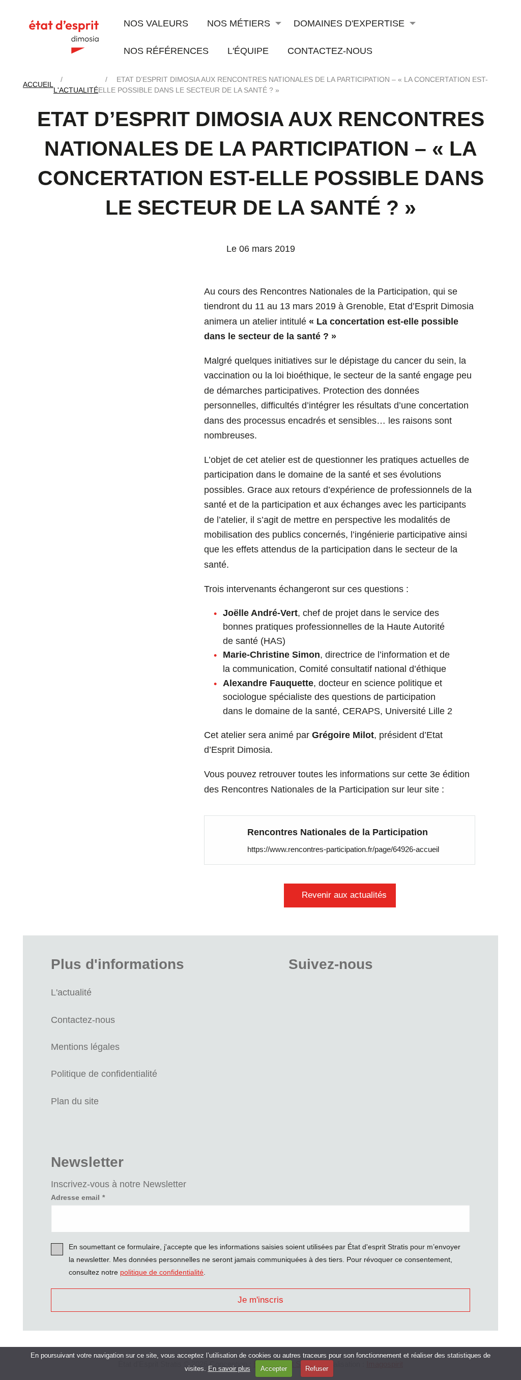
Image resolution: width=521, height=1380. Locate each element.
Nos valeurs (156, 23)
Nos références (166, 50)
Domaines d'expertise (349, 23)
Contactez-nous (329, 50)
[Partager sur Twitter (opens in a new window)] (137, 331)
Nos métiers (238, 23)
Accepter (273, 1368)
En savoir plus (229, 1368)
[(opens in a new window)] (230, 839)
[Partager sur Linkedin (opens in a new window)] (137, 363)
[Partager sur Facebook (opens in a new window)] (137, 299)
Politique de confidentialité (104, 1073)
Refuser (316, 1368)
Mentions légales (85, 1046)
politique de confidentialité (162, 1272)
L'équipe (248, 50)
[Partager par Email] (137, 395)
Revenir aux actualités (344, 895)
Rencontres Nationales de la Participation (337, 832)
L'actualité (71, 992)
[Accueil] (64, 36)
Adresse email (75, 1197)
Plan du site (75, 1101)
